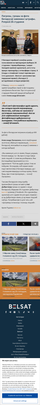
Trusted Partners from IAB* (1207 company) (19, 389)
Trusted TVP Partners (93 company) (11, 390)
